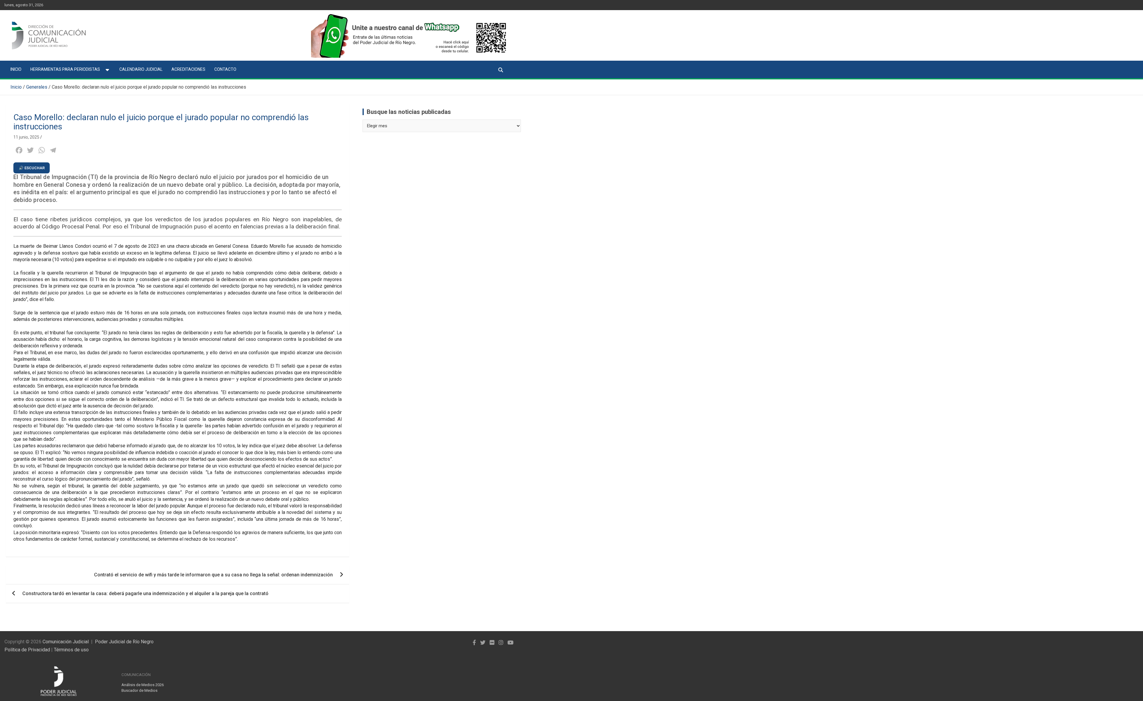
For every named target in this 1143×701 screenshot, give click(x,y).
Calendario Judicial (141, 69)
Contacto (225, 69)
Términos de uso (71, 650)
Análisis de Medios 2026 (142, 685)
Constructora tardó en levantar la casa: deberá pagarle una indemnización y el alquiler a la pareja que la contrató (145, 593)
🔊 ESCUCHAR (32, 168)
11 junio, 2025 (26, 137)
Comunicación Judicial (66, 641)
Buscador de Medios (139, 690)
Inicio (15, 69)
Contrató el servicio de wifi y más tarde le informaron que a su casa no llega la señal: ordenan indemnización (213, 575)
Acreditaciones (188, 69)
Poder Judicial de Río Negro (124, 641)
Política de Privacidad (27, 650)
